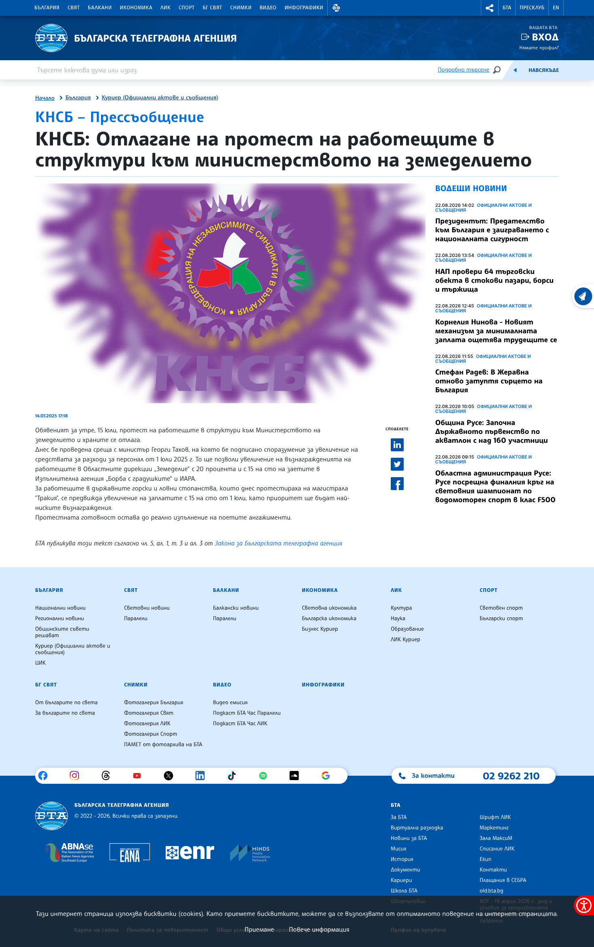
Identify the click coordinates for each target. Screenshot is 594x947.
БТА (507, 7)
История (402, 859)
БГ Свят (212, 7)
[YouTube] (140, 776)
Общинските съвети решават (62, 632)
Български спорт (501, 618)
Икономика (136, 7)
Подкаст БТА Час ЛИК (240, 723)
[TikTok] (234, 776)
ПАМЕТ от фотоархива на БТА (163, 744)
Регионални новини (59, 618)
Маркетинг (494, 828)
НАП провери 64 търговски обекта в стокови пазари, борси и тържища (494, 280)
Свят (73, 7)
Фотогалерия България (153, 702)
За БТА (399, 817)
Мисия (399, 849)
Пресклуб (532, 7)
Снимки (241, 7)
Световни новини (147, 608)
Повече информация (319, 929)
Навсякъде (544, 70)
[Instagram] (77, 776)
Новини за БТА (409, 838)
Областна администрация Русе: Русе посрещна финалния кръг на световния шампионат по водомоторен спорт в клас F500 (495, 486)
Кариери (401, 880)
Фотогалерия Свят (148, 713)
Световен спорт (501, 608)
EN (556, 7)
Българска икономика (329, 618)
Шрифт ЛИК (495, 817)
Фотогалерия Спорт (150, 734)
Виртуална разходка (417, 828)
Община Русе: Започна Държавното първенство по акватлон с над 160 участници (491, 431)
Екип (485, 859)
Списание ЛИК (497, 849)
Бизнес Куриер (320, 629)
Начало (45, 98)
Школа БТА (404, 891)
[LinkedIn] (203, 776)
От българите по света (66, 702)
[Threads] (109, 776)
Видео (268, 7)
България (46, 7)
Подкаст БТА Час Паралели (246, 713)
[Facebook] (46, 776)
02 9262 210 (511, 776)
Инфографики (303, 7)
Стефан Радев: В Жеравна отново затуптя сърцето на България (489, 381)
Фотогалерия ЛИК (147, 723)
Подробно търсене (463, 69)
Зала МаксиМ (496, 838)
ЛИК (165, 7)
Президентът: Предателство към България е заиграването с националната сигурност (492, 230)
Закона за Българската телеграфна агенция (278, 543)
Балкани (100, 7)
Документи (405, 870)
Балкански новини (236, 608)
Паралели (135, 618)
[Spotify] (266, 776)
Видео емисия (230, 702)
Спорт (186, 7)
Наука (398, 618)
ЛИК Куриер (405, 639)
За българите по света (65, 713)
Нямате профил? (539, 47)
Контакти (493, 870)
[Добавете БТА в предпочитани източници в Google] (328, 776)
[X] (171, 776)
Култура (401, 608)
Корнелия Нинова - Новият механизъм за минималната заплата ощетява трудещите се (496, 331)
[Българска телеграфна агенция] (51, 816)
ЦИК (40, 663)
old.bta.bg (491, 891)
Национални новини (60, 608)
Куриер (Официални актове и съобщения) (160, 98)
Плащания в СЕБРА (503, 880)
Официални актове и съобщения (483, 207)
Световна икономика (329, 608)
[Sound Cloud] (297, 776)
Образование (407, 629)
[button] (336, 8)
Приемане (259, 929)
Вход (545, 37)
